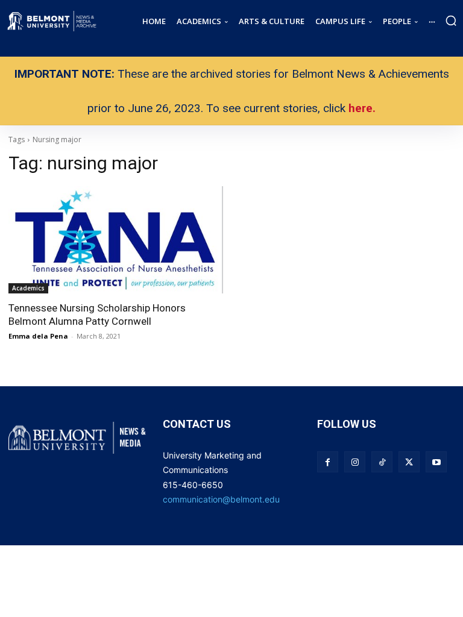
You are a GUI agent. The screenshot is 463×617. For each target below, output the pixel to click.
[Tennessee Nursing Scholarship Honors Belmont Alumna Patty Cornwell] (115, 239)
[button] (451, 20)
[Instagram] (354, 461)
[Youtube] (436, 461)
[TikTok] (381, 461)
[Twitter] (409, 461)
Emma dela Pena (38, 335)
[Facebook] (327, 461)
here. (362, 108)
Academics (28, 288)
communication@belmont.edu (221, 499)
